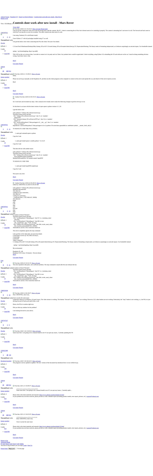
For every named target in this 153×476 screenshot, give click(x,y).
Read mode (44, 29)
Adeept (3, 17)
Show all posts (36, 29)
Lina (2, 260)
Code (17, 444)
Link (10, 444)
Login (25, 445)
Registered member (6, 361)
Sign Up (30, 445)
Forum (7, 17)
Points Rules (4, 448)
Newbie (3, 43)
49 (7, 355)
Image (7, 444)
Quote (14, 444)
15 (9, 37)
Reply (14, 60)
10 (9, 295)
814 (10, 71)
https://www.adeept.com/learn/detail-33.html (51, 395)
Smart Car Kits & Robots (26, 17)
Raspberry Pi (14, 17)
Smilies (22, 444)
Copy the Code (17, 136)
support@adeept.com (93, 396)
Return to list (4, 18)
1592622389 (4, 350)
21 (9, 265)
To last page (20, 448)
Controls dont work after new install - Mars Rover (48, 17)
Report (21, 63)
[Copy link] (16, 27)
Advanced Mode (5, 442)
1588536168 (4, 290)
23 (3, 71)
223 (7, 71)
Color (3, 444)
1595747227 (4, 320)
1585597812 (4, 32)
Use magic (16, 63)
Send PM (6, 53)
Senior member (5, 77)
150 (10, 355)
